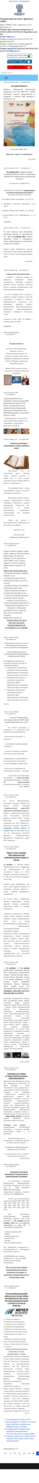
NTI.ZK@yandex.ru (12, 51)
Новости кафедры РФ (10, 439)
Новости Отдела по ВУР (11, 82)
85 (34, 1453)
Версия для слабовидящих (19, 1)
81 (15, 1453)
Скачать (6, 704)
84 (29, 1453)
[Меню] (6, 78)
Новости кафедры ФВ (10, 270)
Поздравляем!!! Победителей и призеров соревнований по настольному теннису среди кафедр (20, 1431)
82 (20, 1453)
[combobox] (13, 73)
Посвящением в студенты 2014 (18, 1419)
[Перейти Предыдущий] (10, 1453)
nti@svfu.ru (10, 37)
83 (24, 1453)
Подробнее (7, 222)
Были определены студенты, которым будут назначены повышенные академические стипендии (21, 1424)
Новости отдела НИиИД (11, 637)
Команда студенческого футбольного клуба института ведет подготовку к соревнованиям (21, 1438)
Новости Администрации (11, 332)
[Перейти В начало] (5, 1453)
